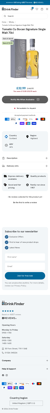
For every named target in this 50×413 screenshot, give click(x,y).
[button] (31, 9)
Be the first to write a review (25, 202)
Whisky (11, 22)
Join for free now (25, 275)
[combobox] (25, 16)
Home (4, 22)
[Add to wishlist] (43, 40)
